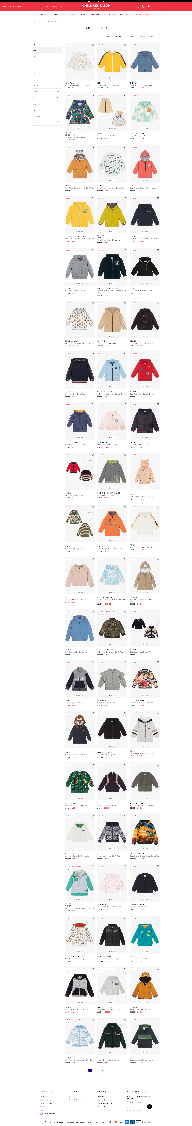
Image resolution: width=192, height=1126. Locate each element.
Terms (89, 1122)
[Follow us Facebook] (41, 1122)
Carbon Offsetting (47, 1113)
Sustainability (102, 1100)
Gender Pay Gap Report (105, 1103)
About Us (101, 1096)
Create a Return (45, 1100)
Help (41, 1110)
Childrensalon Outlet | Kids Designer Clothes (96, 6)
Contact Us (43, 1096)
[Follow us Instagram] (45, 1122)
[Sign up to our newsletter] (149, 1106)
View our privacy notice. (134, 1110)
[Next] (102, 1070)
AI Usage (102, 1122)
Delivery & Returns (46, 1103)
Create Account (15, 7)
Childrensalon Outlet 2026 (64, 1122)
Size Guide (43, 1107)
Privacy (95, 1122)
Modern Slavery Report (105, 1107)
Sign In (4, 7)
